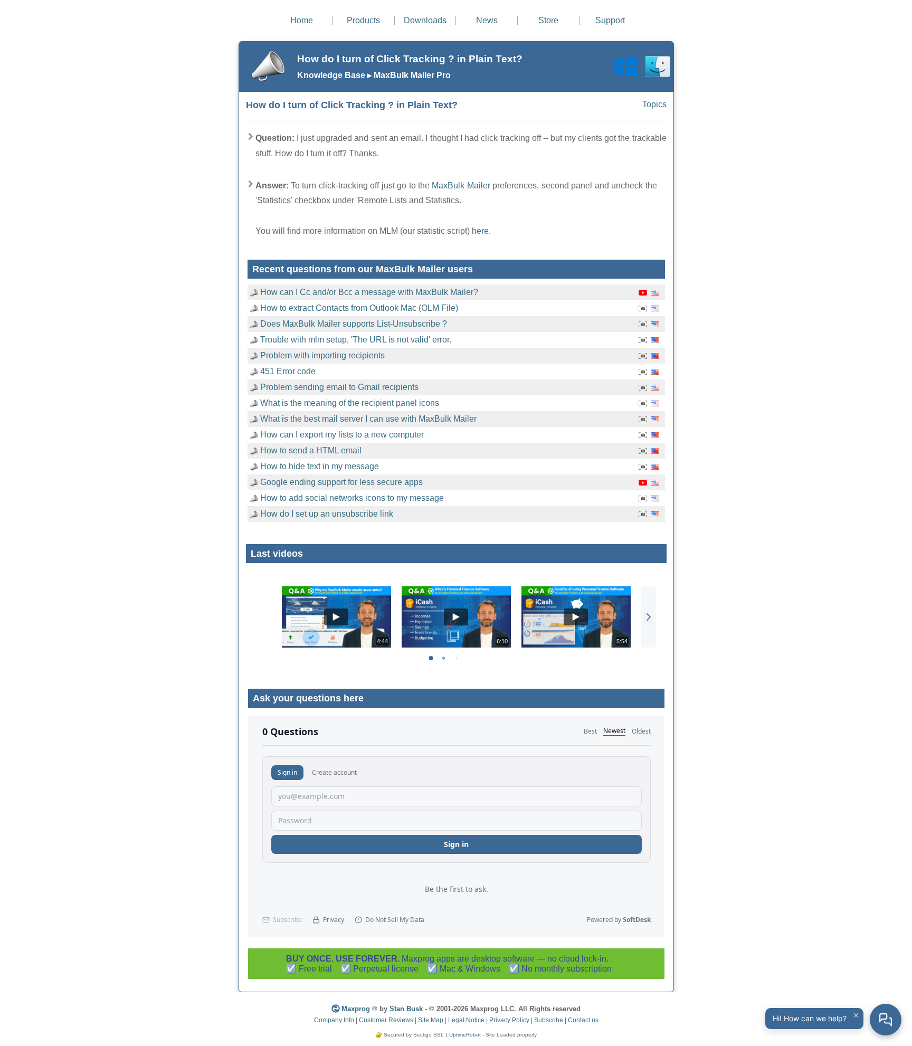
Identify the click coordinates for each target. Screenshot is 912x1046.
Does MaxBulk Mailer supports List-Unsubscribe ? (353, 323)
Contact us (583, 1020)
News (487, 20)
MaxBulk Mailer (461, 185)
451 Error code (288, 371)
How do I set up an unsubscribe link (326, 513)
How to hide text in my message (319, 466)
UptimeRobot (465, 1035)
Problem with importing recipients (322, 355)
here (480, 230)
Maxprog (355, 1009)
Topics (654, 104)
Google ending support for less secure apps (341, 482)
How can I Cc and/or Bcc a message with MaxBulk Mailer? (369, 292)
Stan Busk (406, 1009)
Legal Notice (466, 1020)
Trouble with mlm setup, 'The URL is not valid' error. (355, 339)
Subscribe (548, 1020)
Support (610, 20)
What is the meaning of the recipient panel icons (349, 402)
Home (301, 20)
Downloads (425, 20)
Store (548, 20)
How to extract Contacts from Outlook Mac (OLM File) (359, 307)
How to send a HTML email (311, 450)
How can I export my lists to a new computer (342, 434)
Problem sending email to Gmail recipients (339, 387)
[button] (648, 617)
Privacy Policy (509, 1020)
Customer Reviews (386, 1020)
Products (363, 20)
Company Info (334, 1020)
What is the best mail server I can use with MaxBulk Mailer (368, 418)
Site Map (430, 1020)
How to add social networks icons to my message (352, 497)
